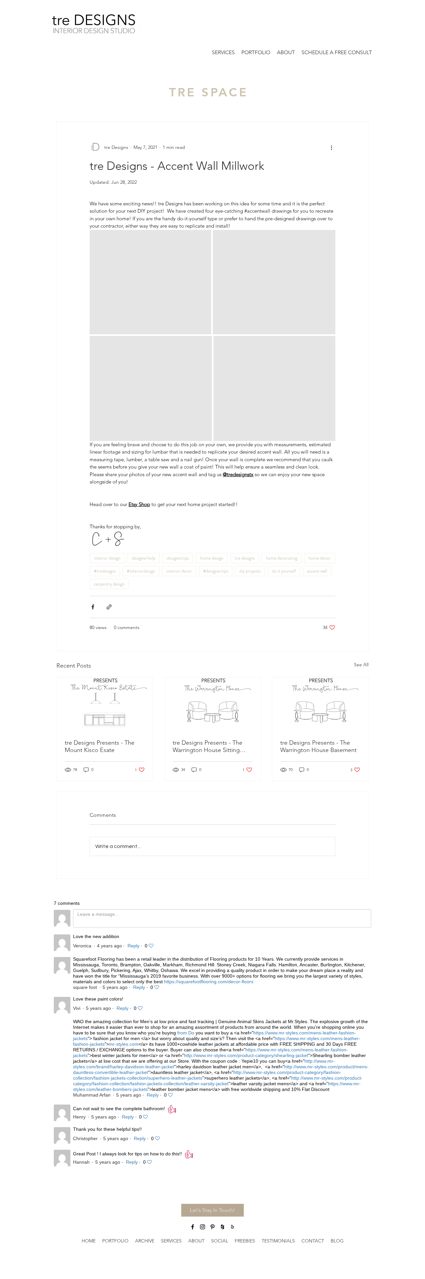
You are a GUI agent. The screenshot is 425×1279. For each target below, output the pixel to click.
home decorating (281, 558)
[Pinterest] (212, 1227)
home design (211, 558)
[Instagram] (202, 1227)
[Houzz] (222, 1227)
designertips (178, 558)
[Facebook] (192, 1227)
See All (361, 665)
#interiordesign (141, 571)
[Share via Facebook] (93, 607)
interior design (107, 558)
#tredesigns (105, 571)
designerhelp (143, 558)
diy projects (250, 571)
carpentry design (109, 584)
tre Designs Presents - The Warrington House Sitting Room (207, 746)
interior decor (179, 571)
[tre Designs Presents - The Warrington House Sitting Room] (213, 704)
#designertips (215, 571)
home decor (319, 558)
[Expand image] (150, 282)
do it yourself (284, 571)
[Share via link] (109, 607)
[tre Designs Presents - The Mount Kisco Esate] (105, 704)
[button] (212, 1210)
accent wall (317, 571)
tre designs (245, 558)
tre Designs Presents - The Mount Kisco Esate (99, 746)
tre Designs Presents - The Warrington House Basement (318, 746)
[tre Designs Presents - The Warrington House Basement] (320, 704)
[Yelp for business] (232, 1227)
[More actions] (331, 147)
